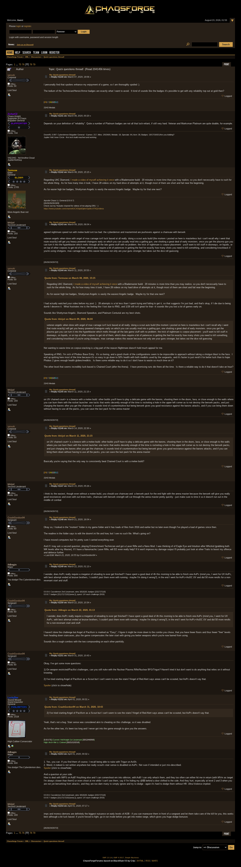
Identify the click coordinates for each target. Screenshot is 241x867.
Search (26, 53)
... (17, 64)
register (27, 26)
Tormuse (12, 170)
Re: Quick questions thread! (62, 75)
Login (44, 53)
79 (34, 64)
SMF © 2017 (119, 858)
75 (20, 64)
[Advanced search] (188, 44)
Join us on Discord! (25, 45)
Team (36, 53)
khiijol (11, 222)
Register (54, 53)
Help (17, 53)
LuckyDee (13, 697)
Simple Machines (132, 858)
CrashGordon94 (16, 517)
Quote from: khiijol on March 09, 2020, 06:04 (68, 319)
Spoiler (47, 685)
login (18, 26)
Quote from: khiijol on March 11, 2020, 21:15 (68, 435)
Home (10, 53)
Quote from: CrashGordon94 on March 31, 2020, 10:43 (73, 707)
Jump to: (197, 847)
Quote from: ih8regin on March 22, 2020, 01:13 (69, 610)
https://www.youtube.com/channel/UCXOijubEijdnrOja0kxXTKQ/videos (74, 209)
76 (23, 64)
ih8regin (12, 564)
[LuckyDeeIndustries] (12, 747)
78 (31, 64)
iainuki (11, 75)
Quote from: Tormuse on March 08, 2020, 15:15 (69, 278)
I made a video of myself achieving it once (92, 180)
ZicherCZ (12, 114)
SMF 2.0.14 (107, 858)
